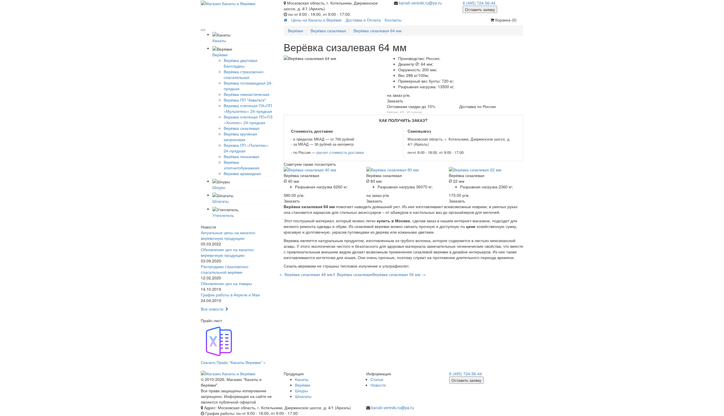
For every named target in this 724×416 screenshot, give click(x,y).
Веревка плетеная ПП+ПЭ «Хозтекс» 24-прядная (248, 119)
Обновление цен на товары (226, 283)
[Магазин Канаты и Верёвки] (238, 3)
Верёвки (220, 54)
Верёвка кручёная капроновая (240, 136)
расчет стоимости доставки (340, 152)
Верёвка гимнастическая (247, 94)
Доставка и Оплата (363, 20)
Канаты (219, 40)
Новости (378, 385)
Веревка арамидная (242, 173)
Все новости (213, 309)
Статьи (376, 379)
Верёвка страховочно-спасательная (244, 74)
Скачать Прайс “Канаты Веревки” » (233, 362)
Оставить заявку (480, 9)
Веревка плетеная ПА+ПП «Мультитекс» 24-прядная (248, 108)
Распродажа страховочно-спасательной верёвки (225, 269)
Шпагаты (220, 201)
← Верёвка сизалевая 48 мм (306, 274)
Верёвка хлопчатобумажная (241, 165)
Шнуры (218, 187)
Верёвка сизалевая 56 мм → (399, 274)
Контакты (393, 20)
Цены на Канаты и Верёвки (316, 20)
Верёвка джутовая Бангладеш (240, 63)
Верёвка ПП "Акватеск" (245, 100)
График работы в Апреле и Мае (230, 295)
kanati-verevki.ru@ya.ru (420, 3)
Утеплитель (223, 215)
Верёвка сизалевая (241, 128)
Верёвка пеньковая (241, 156)
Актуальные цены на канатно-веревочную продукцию (228, 235)
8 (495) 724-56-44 (479, 3)
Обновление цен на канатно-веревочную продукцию (228, 252)
